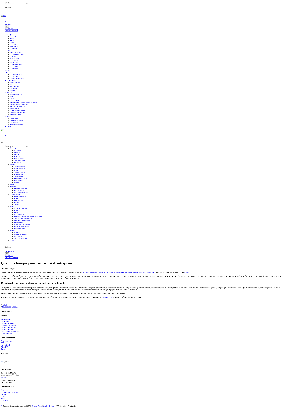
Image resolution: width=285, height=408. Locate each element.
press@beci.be (107, 297)
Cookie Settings (48, 406)
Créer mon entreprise (8, 325)
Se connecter (9, 24)
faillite (186, 272)
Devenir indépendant (8, 327)
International (5, 345)
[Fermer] (2, 142)
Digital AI (4, 347)
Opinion (14, 307)
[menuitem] (6, 28)
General (36, 406)
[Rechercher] (27, 3)
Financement (6, 307)
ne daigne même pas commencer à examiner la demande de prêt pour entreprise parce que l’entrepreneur (118, 272)
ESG (2, 343)
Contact (3, 377)
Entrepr (7, 341)
